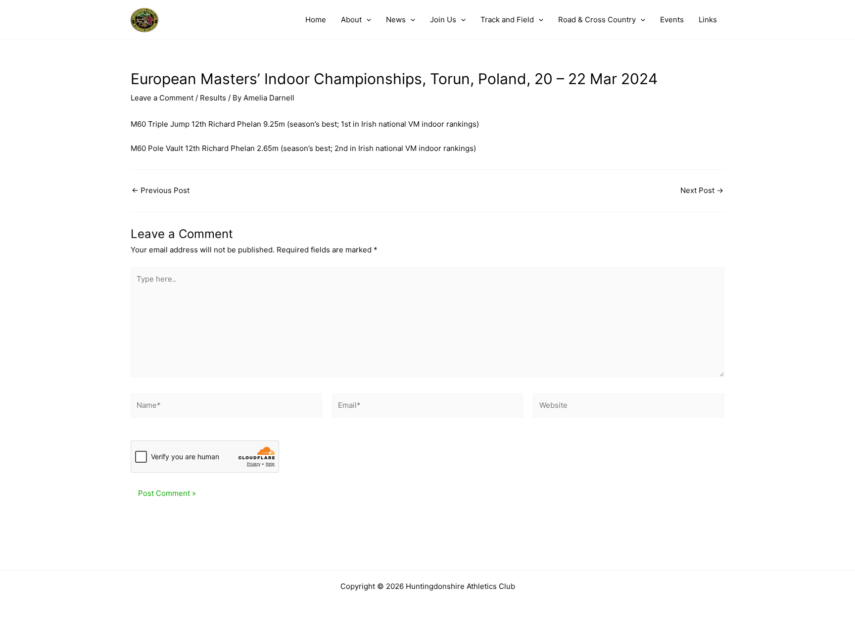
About (351, 19)
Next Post (701, 190)
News (396, 19)
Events (672, 19)
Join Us (443, 19)
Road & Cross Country (597, 19)
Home (315, 19)
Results (213, 97)
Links (708, 19)
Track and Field (507, 19)
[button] (366, 20)
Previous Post (161, 190)
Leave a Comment (162, 97)
